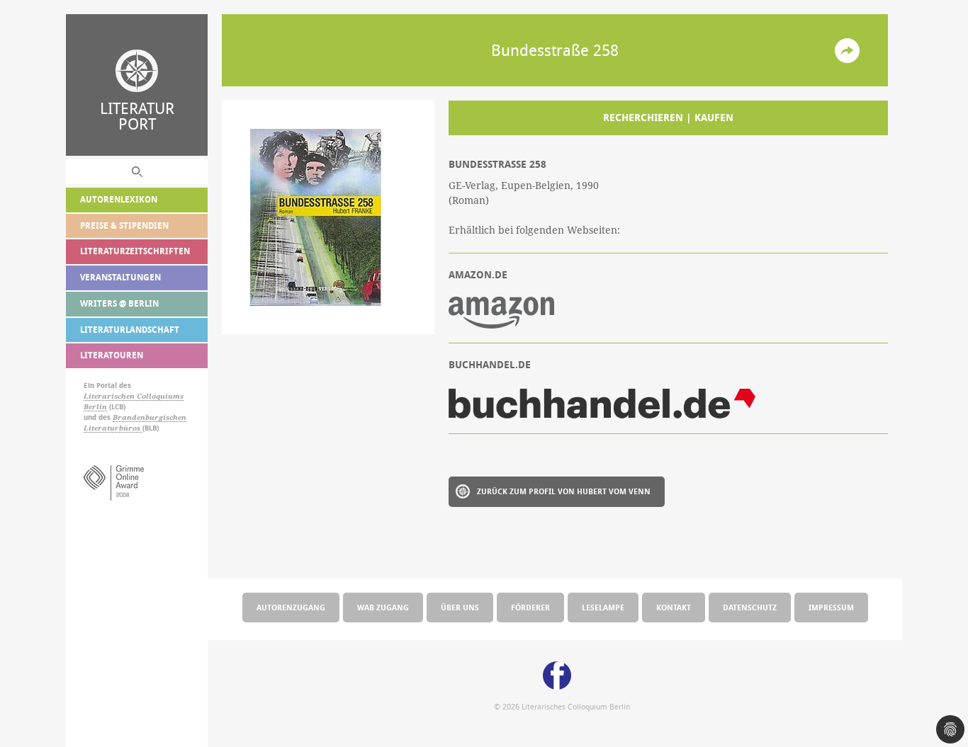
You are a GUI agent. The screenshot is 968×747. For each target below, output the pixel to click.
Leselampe (603, 607)
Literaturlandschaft (129, 330)
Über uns (460, 607)
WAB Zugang (383, 607)
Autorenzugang (291, 607)
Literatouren (111, 355)
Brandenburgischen (149, 417)
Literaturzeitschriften (135, 251)
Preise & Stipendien (124, 225)
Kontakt (673, 607)
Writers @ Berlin (119, 303)
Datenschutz (750, 607)
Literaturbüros (113, 428)
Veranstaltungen (120, 277)
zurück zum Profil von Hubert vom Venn (564, 491)
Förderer (530, 607)
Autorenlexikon (118, 199)
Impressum (831, 607)
